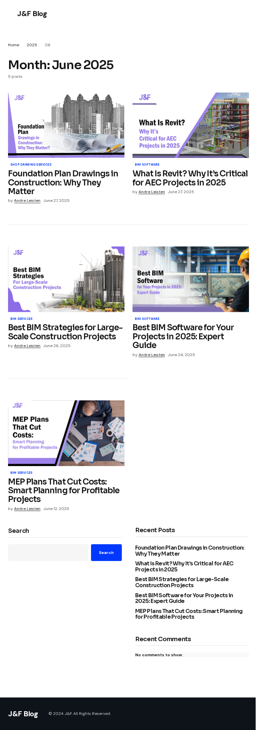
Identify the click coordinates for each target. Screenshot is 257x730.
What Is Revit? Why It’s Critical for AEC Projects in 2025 (184, 566)
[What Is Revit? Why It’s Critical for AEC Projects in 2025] (191, 125)
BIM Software (147, 165)
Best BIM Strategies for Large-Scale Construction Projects (182, 582)
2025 (32, 45)
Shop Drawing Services (31, 165)
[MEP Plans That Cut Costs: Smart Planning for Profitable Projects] (66, 433)
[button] (11, 13)
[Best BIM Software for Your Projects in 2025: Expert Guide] (191, 279)
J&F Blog (32, 13)
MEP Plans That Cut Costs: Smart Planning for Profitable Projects (188, 614)
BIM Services (21, 319)
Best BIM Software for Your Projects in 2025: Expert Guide (184, 598)
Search (18, 531)
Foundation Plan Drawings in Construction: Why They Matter (189, 551)
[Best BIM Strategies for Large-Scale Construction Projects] (66, 279)
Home (13, 45)
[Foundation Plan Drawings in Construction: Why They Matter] (66, 125)
